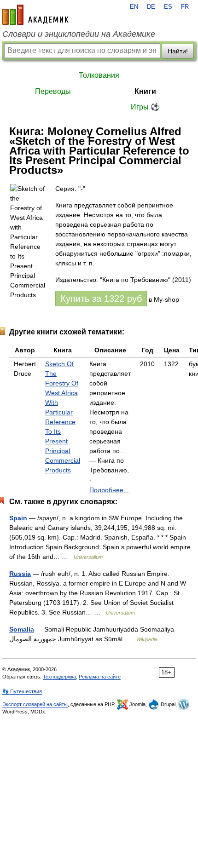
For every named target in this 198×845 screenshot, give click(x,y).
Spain (18, 518)
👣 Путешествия (22, 691)
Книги (145, 91)
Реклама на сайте (100, 676)
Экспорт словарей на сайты (35, 704)
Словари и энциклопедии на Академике (78, 34)
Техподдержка (59, 676)
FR (185, 7)
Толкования (99, 75)
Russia (20, 573)
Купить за (101, 298)
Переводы (53, 91)
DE (151, 7)
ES (168, 7)
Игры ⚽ (145, 107)
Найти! (178, 51)
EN (134, 7)
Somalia (21, 629)
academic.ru (35, 15)
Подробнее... (109, 490)
